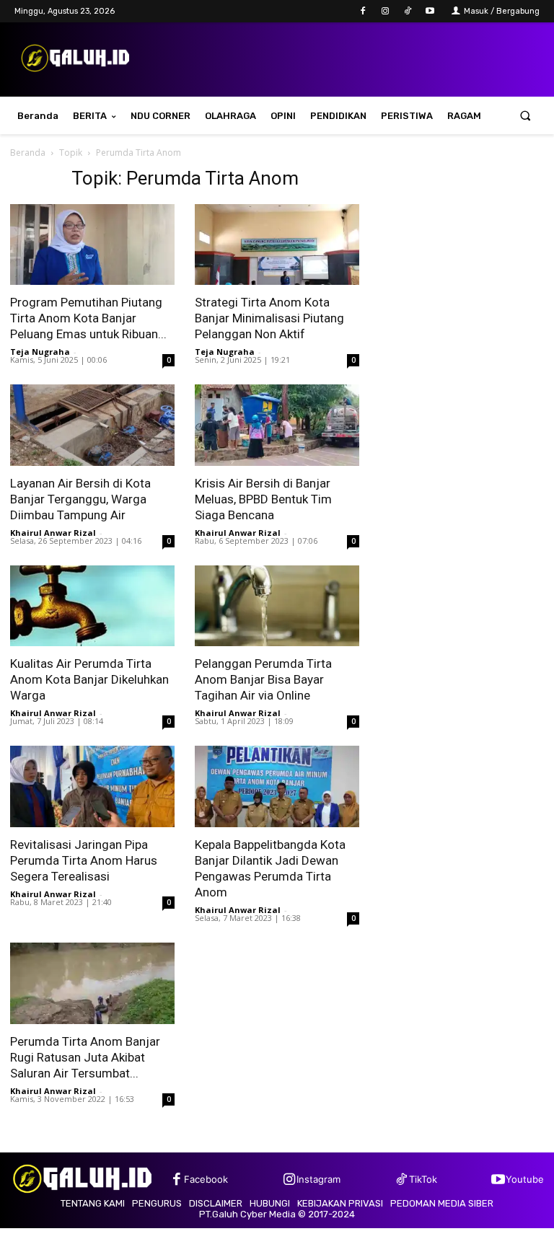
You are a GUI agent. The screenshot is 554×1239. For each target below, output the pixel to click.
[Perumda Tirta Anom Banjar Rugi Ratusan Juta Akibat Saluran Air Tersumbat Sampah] (92, 983)
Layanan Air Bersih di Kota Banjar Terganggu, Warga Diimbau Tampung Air (80, 499)
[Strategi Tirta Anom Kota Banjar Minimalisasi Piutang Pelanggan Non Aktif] (277, 245)
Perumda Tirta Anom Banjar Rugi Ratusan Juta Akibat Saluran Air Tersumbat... (85, 1057)
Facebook (206, 1179)
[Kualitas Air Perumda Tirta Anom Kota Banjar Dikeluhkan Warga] (92, 606)
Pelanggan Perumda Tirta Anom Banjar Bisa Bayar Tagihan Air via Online (263, 679)
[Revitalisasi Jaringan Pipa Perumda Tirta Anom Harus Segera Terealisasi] (92, 786)
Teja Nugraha (40, 351)
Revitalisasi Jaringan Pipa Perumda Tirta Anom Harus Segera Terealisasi (83, 860)
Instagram (318, 1179)
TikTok (423, 1179)
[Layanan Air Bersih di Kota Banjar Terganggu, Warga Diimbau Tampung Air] (92, 425)
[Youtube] (430, 11)
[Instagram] (385, 11)
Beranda (27, 152)
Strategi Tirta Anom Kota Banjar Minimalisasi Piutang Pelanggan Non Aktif (269, 318)
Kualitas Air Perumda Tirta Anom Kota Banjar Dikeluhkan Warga (89, 679)
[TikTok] (408, 11)
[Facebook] (362, 11)
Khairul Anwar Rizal (53, 532)
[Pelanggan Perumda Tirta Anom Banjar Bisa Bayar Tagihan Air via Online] (277, 606)
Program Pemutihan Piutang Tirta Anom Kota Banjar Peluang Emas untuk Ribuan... (88, 318)
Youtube (525, 1179)
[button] (525, 115)
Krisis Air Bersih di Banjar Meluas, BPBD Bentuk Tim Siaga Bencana (263, 499)
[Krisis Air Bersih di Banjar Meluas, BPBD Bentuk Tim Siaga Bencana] (277, 425)
